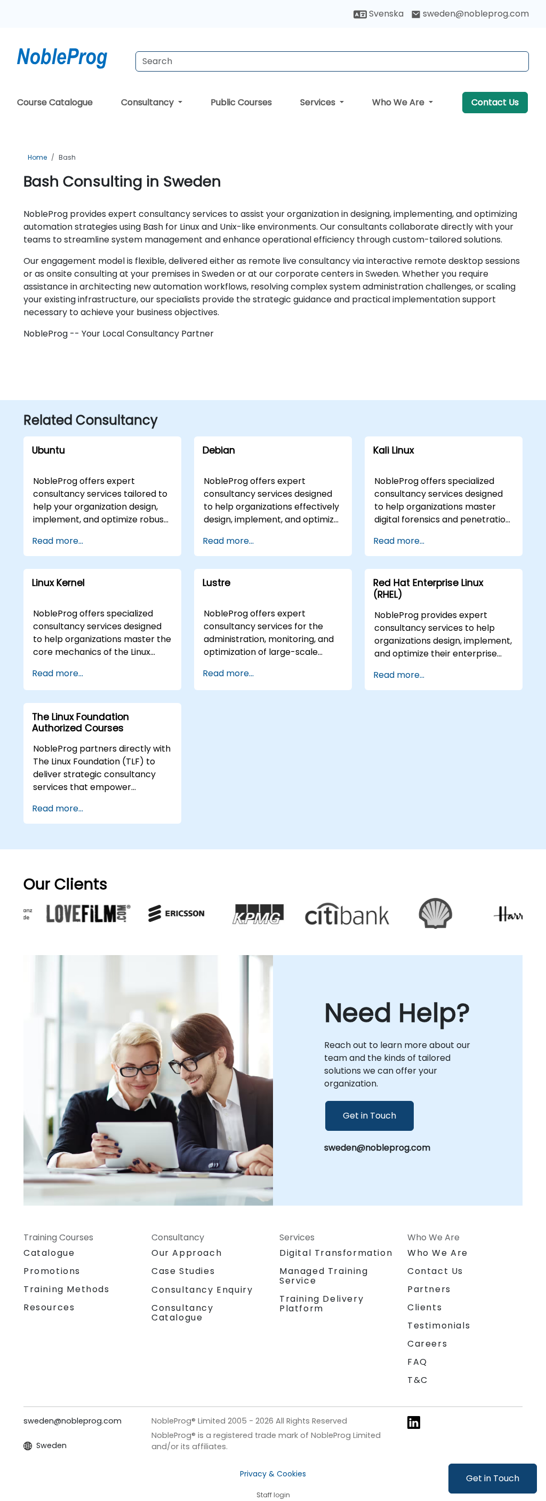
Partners (429, 1289)
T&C (417, 1380)
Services (319, 102)
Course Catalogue (55, 102)
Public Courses (241, 102)
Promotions (52, 1271)
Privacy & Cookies (273, 1473)
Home (37, 157)
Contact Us (495, 102)
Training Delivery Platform (321, 1304)
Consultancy (148, 102)
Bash (67, 157)
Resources (49, 1307)
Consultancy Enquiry (202, 1290)
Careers (427, 1344)
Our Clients (65, 884)
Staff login (273, 1494)
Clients (424, 1307)
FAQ (417, 1362)
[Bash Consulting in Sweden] (72, 56)
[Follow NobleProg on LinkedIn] (413, 1422)
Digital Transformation (335, 1253)
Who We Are (399, 102)
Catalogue (49, 1253)
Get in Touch (492, 1478)
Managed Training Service (323, 1276)
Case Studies (183, 1271)
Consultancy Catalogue (182, 1313)
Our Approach (186, 1253)
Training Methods (66, 1289)
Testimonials (438, 1325)
